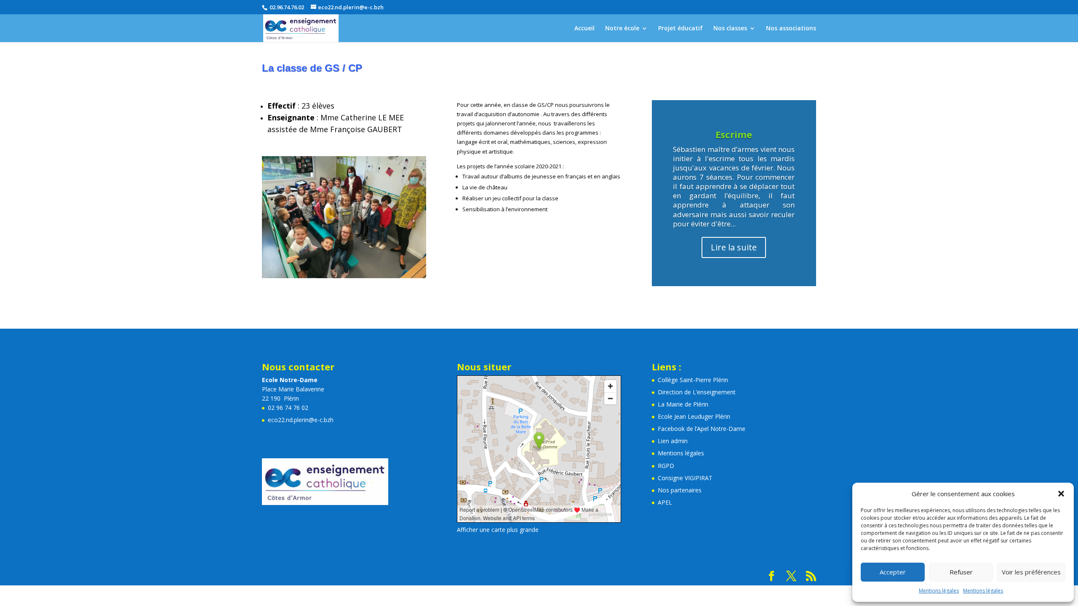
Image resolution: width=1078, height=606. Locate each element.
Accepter (893, 572)
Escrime (733, 134)
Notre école (622, 28)
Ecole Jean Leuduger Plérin (694, 416)
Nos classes (730, 28)
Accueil (584, 28)
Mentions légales (939, 590)
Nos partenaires (680, 490)
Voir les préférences (1031, 572)
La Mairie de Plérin (683, 404)
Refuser (961, 572)
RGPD (666, 466)
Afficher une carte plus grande (498, 530)
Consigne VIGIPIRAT (685, 478)
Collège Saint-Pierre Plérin (693, 380)
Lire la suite (734, 247)
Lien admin (673, 441)
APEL (665, 502)
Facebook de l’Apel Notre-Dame (701, 429)
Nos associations (791, 28)
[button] (1061, 493)
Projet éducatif (680, 28)
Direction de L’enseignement (697, 392)
